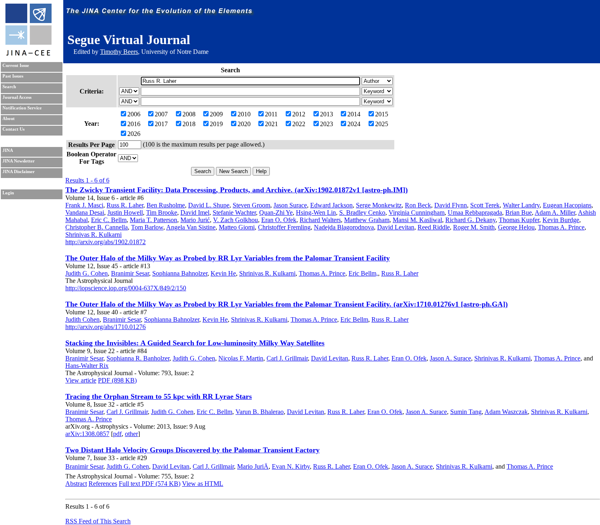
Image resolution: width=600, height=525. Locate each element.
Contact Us (13, 129)
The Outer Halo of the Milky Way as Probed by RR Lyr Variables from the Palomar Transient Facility (227, 258)
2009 (216, 114)
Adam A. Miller (555, 212)
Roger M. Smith (474, 227)
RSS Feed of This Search (98, 521)
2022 (298, 123)
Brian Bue (518, 212)
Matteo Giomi (237, 227)
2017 (161, 123)
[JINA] (28, 54)
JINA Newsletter (18, 161)
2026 (133, 133)
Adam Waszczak (506, 411)
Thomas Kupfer (519, 219)
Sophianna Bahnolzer (179, 273)
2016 (133, 123)
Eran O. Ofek (278, 219)
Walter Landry (521, 205)
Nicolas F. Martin (240, 358)
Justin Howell (125, 212)
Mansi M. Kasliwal (417, 219)
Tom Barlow (147, 227)
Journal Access (16, 97)
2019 (216, 123)
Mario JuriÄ (253, 466)
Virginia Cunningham (416, 212)
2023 (326, 123)
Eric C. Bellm (109, 219)
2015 (381, 114)
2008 (189, 114)
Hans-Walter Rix (87, 365)
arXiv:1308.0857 (87, 433)
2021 (271, 123)
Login (8, 193)
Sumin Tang (466, 411)
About (8, 118)
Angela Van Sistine (191, 227)
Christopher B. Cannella (96, 227)
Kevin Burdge (560, 219)
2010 (244, 114)
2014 (353, 114)
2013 (326, 114)
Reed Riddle (434, 227)
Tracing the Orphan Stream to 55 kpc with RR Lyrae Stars (158, 396)
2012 (298, 114)
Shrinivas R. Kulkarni (93, 234)
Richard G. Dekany (470, 219)
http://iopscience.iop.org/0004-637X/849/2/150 (125, 288)
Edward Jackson (331, 205)
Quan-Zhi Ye (276, 212)
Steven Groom (251, 205)
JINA (7, 150)
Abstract (76, 483)
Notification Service (22, 108)
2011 (271, 114)
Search (9, 87)
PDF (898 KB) (117, 380)
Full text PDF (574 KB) (149, 483)
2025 (381, 123)
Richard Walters (320, 219)
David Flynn (450, 205)
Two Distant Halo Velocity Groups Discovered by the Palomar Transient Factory (192, 450)
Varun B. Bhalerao (260, 411)
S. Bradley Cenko (362, 212)
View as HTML (202, 483)
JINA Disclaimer (18, 171)
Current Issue (15, 65)
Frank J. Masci (84, 205)
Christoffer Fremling (284, 227)
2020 (244, 123)
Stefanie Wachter (234, 212)
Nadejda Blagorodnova (344, 227)
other (131, 433)
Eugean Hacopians (567, 205)
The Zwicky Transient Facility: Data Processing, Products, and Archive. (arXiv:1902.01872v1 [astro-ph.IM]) (236, 190)
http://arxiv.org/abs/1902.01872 (105, 241)
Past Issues (12, 76)
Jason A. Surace (450, 358)
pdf (117, 433)
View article (80, 380)
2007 (161, 114)
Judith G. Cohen (86, 273)
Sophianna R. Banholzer (138, 358)
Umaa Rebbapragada (475, 212)
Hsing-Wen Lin (316, 212)
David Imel (194, 212)
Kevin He (223, 273)
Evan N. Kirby (291, 466)
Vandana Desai (84, 212)
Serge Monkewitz (379, 205)
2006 (133, 114)
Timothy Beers (119, 51)
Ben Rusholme (166, 205)
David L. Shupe (208, 205)
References (103, 483)
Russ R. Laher (125, 205)
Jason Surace (290, 205)
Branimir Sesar (130, 273)
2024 (353, 123)
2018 (189, 123)
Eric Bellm (354, 319)
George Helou (516, 227)
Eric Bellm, (363, 273)
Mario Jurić (195, 219)
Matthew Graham (366, 219)
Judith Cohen (82, 319)
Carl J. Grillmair (287, 358)
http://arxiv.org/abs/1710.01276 (105, 326)
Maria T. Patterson (153, 219)
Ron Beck (418, 205)
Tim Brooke (161, 212)
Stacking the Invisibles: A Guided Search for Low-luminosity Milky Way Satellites (194, 343)
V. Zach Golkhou (235, 219)
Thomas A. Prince (561, 227)
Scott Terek (485, 205)
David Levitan (395, 227)
